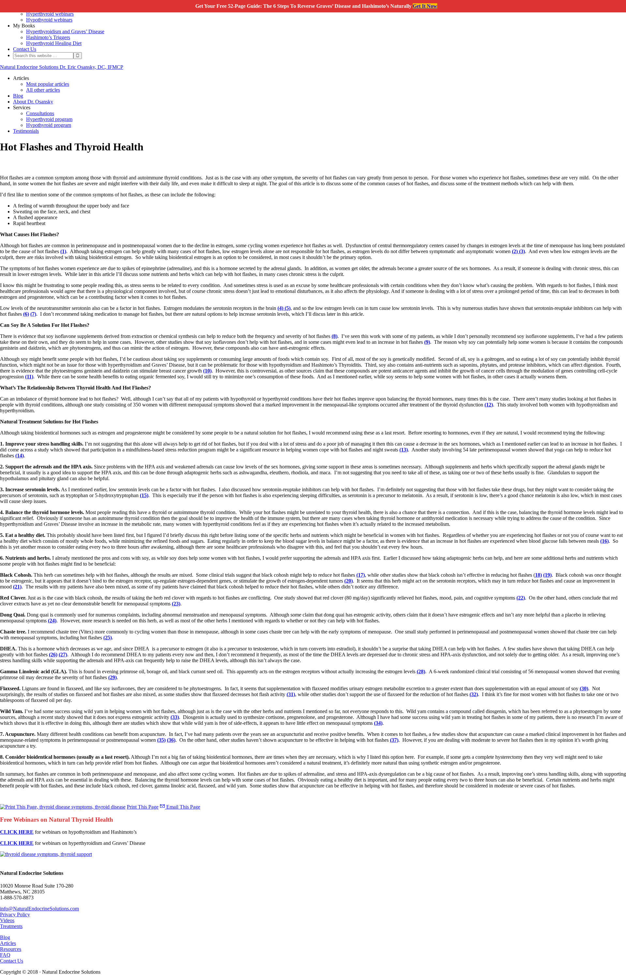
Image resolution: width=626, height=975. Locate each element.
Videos (7, 920)
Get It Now (425, 6)
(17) (360, 575)
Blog (5, 937)
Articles (8, 943)
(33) (175, 717)
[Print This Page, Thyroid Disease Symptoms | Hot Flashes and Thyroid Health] (63, 807)
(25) (107, 637)
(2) (515, 251)
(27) (63, 654)
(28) (421, 671)
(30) (584, 688)
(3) (521, 251)
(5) (287, 308)
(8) (334, 336)
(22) (520, 598)
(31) (291, 694)
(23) (176, 603)
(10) (207, 370)
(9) (427, 342)
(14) (19, 455)
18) (538, 575)
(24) (52, 620)
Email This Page (182, 807)
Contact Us (11, 961)
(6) (26, 314)
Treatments (11, 926)
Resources (10, 949)
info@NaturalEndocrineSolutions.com (39, 908)
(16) (604, 541)
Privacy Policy (15, 914)
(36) (171, 740)
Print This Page (142, 807)
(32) (474, 694)
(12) (488, 404)
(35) (161, 740)
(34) (378, 723)
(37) (394, 740)
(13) (403, 449)
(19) (547, 575)
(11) (29, 376)
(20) (348, 581)
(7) (33, 314)
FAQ (5, 955)
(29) (112, 677)
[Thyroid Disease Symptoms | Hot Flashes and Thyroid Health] (46, 854)
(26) (53, 654)
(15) (144, 495)
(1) (63, 251)
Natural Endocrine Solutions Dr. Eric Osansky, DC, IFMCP (61, 67)
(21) (17, 586)
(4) (280, 308)
